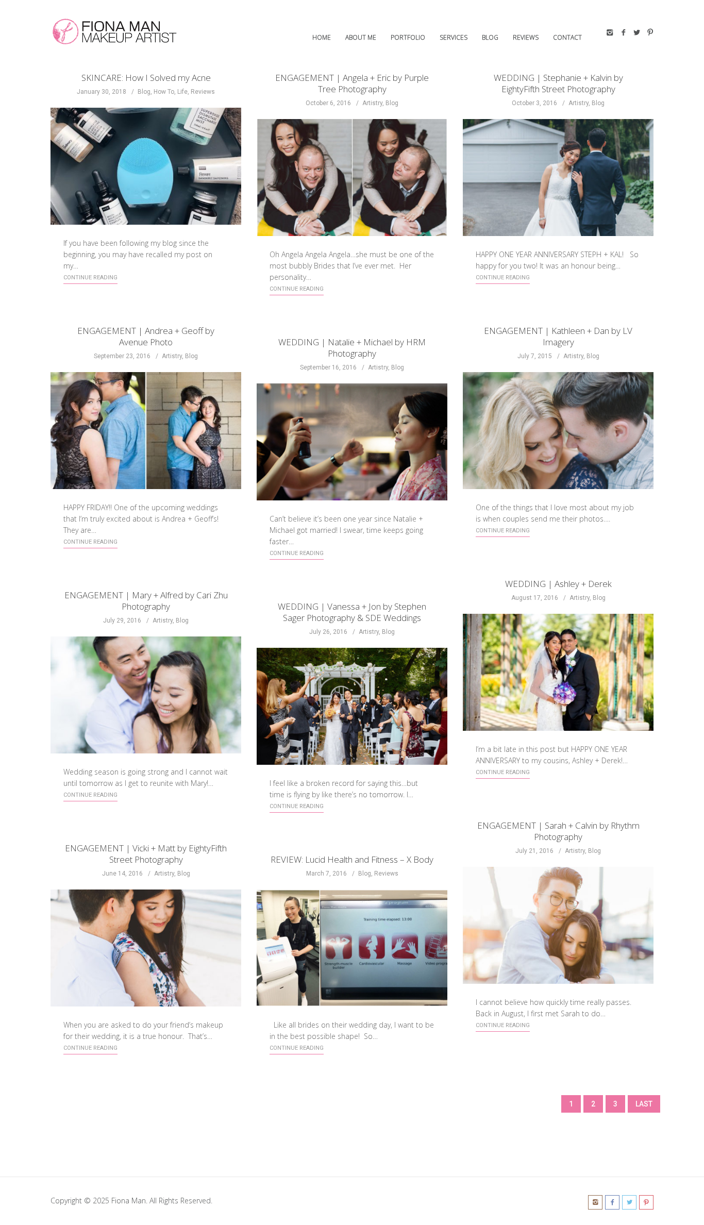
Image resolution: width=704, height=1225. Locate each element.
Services (453, 37)
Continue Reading (90, 277)
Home (321, 37)
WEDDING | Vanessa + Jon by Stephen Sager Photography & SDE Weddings (352, 612)
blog (490, 37)
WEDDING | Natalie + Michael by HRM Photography (352, 347)
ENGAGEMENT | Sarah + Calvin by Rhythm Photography (558, 831)
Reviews (526, 37)
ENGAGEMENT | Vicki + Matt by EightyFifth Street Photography (146, 853)
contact (567, 37)
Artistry (372, 103)
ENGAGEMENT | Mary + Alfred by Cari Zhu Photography (146, 600)
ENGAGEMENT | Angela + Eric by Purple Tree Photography (352, 83)
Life (182, 91)
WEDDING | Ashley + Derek (558, 584)
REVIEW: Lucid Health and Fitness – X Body (352, 859)
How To (164, 91)
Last (643, 1104)
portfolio (408, 37)
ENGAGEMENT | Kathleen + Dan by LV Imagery (558, 336)
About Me (360, 37)
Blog (144, 91)
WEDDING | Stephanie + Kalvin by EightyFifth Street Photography (558, 83)
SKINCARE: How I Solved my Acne (146, 77)
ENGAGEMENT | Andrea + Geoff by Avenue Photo (145, 336)
